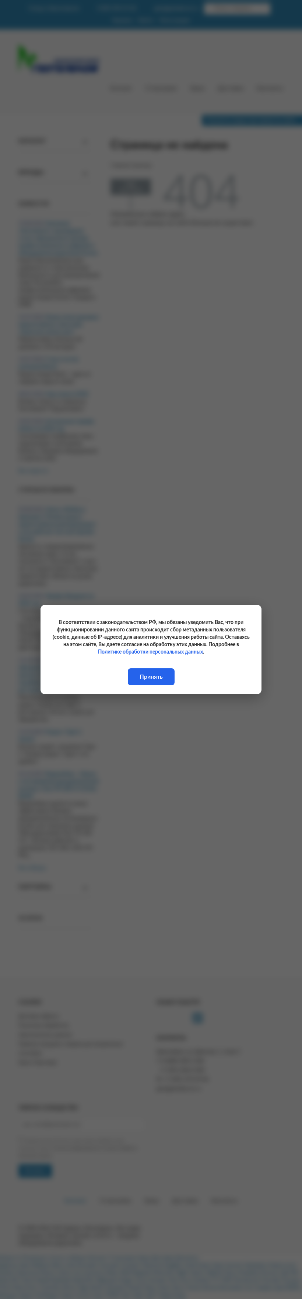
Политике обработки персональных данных (150, 652)
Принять (151, 677)
